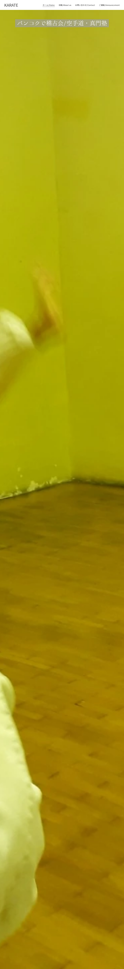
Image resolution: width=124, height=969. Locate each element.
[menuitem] (49, 5)
